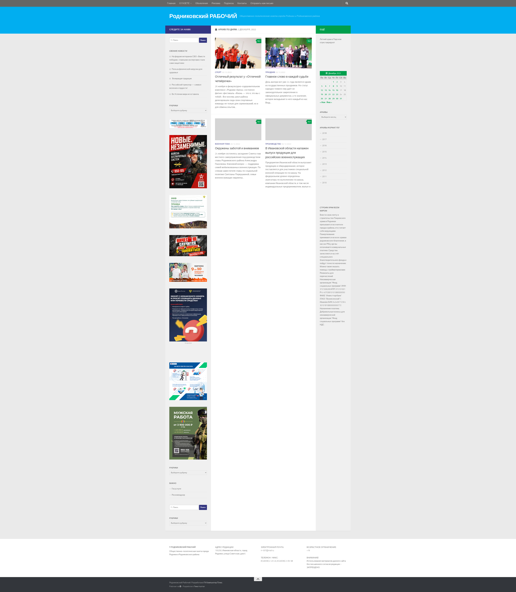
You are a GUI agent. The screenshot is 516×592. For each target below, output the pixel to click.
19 (322, 94)
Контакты (242, 3)
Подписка (229, 3)
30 (337, 98)
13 (326, 90)
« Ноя (322, 102)
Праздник (270, 72)
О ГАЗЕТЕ (184, 3)
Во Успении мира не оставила (185, 94)
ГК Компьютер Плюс (213, 582)
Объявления (201, 3)
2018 (324, 133)
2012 (324, 170)
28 (329, 98)
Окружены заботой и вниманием (237, 148)
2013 (324, 164)
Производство (273, 144)
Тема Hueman (199, 586)
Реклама (216, 3)
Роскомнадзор (178, 495)
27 (326, 98)
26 (322, 98)
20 (326, 94)
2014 (324, 158)
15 (333, 90)
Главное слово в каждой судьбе (286, 76)
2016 (324, 145)
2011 (324, 176)
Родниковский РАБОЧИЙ (203, 16)
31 (341, 98)
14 (329, 90)
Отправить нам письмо (261, 3)
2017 (324, 139)
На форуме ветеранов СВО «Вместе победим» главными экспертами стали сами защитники (187, 59)
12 (322, 90)
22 (333, 94)
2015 (324, 151)
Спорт (218, 72)
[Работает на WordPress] (180, 586)
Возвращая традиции (182, 78)
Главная (171, 3)
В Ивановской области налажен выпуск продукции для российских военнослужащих (287, 153)
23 (337, 94)
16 (337, 90)
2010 (324, 182)
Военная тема (222, 144)
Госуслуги (176, 489)
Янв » (329, 102)
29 (333, 98)
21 (329, 94)
